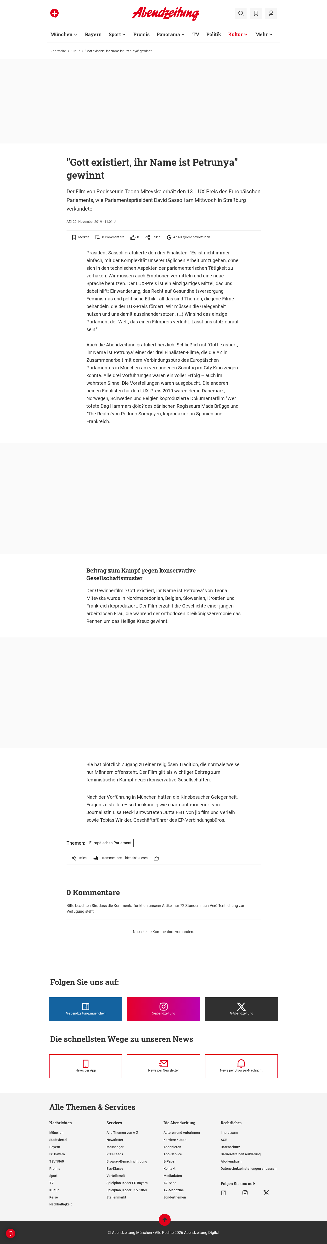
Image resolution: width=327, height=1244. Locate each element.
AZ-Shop (170, 1183)
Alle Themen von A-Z (122, 1133)
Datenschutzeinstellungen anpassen (248, 1168)
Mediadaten (173, 1176)
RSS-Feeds (115, 1154)
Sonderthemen (175, 1197)
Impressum (229, 1133)
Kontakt (169, 1168)
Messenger (115, 1147)
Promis (141, 34)
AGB (224, 1140)
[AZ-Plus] (54, 13)
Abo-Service (173, 1154)
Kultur (235, 34)
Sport (115, 34)
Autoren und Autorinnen (182, 1133)
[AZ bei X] (266, 1193)
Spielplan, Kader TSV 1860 (127, 1190)
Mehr (261, 34)
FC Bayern (57, 1154)
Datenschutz (230, 1147)
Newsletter (115, 1140)
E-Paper (170, 1161)
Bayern (93, 34)
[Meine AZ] (271, 13)
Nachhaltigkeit (60, 1204)
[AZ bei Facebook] (224, 1193)
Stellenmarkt (116, 1197)
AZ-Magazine (174, 1190)
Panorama (168, 34)
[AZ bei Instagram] (245, 1193)
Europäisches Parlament (110, 843)
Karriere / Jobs (175, 1140)
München (61, 34)
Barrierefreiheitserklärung (241, 1154)
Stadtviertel (58, 1140)
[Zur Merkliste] (256, 13)
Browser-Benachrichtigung (127, 1161)
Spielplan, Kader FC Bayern (127, 1183)
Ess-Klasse (115, 1168)
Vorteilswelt (116, 1176)
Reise (53, 1197)
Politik (213, 34)
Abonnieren (172, 1147)
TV (195, 34)
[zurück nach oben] (164, 1222)
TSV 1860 (56, 1161)
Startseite (58, 51)
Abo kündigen (231, 1161)
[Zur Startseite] (165, 20)
